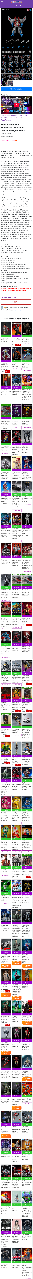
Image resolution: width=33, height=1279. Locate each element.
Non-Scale (18, 118)
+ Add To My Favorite (9, 141)
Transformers (6, 120)
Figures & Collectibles (9, 115)
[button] (20, 6)
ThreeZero (23, 115)
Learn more (17, 310)
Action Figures (6, 118)
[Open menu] (2, 2)
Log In (15, 5)
